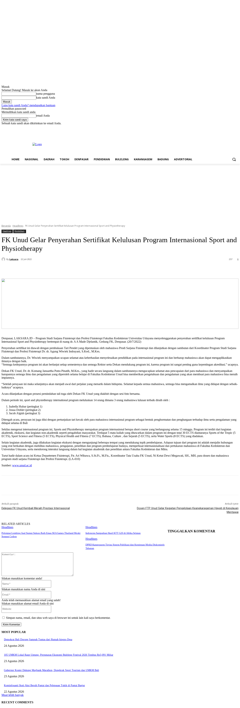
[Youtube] (236, 128)
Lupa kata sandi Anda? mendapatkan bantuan (28, 105)
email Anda (43, 115)
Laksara (13, 259)
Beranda (6, 225)
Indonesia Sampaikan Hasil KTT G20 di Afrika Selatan (113, 533)
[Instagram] (221, 128)
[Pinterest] (65, 269)
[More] (92, 269)
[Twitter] (226, 128)
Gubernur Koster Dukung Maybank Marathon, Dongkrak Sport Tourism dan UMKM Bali (51, 670)
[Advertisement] (120, 192)
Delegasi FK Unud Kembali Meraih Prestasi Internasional (36, 508)
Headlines (18, 225)
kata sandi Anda (45, 97)
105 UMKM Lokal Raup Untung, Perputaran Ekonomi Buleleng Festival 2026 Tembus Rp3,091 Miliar (58, 654)
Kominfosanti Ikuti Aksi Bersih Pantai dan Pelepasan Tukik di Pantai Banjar (44, 685)
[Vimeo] (231, 128)
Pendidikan (19, 231)
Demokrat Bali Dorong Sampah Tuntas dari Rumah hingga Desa (38, 639)
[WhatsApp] (79, 269)
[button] (234, 159)
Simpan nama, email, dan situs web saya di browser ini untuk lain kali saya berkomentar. (58, 617)
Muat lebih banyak (13, 695)
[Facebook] (215, 128)
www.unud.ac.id (22, 465)
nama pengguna (45, 93)
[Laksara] (4, 259)
